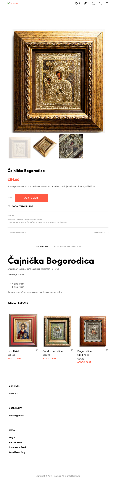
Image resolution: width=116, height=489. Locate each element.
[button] (77, 3)
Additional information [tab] (67, 247)
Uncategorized (16, 415)
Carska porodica (52, 351)
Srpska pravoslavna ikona (29, 219)
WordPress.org (17, 452)
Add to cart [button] (14, 359)
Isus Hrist (13, 351)
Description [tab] (41, 247)
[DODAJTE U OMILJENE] (37, 350)
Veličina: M (62, 223)
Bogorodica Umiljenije (84, 353)
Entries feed (15, 442)
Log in (12, 437)
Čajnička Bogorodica (37, 223)
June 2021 (14, 393)
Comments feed (17, 447)
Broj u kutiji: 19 (19, 223)
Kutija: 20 (52, 223)
